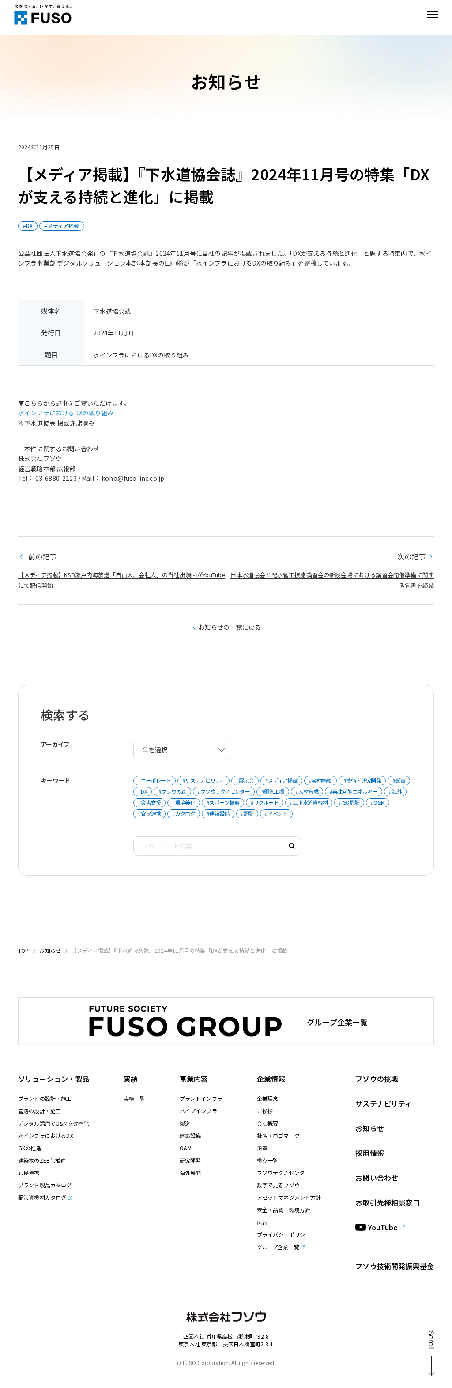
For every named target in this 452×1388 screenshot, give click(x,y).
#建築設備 (218, 813)
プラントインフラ (201, 1098)
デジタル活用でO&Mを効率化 (53, 1123)
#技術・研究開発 (362, 780)
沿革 (262, 1148)
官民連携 (29, 1172)
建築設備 (190, 1135)
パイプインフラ (198, 1110)
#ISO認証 (349, 802)
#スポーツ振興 (223, 802)
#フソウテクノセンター (224, 791)
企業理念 (268, 1098)
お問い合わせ (376, 1177)
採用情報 (369, 1153)
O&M (186, 1148)
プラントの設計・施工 (45, 1098)
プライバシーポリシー (284, 1234)
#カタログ (183, 813)
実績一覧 (134, 1098)
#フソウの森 (172, 791)
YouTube (383, 1227)
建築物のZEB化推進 (42, 1160)
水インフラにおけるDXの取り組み (141, 354)
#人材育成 (307, 791)
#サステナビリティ (203, 780)
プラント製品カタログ (45, 1185)
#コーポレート (154, 780)
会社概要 (268, 1123)
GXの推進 (29, 1148)
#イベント (276, 813)
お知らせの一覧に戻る (229, 627)
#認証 (247, 813)
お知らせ (50, 950)
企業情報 (271, 1078)
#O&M (377, 802)
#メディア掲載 (61, 225)
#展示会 (245, 780)
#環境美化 (183, 802)
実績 (131, 1078)
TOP (23, 950)
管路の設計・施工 (39, 1110)
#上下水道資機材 (309, 802)
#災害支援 (149, 802)
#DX (28, 225)
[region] (226, 333)
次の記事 (411, 556)
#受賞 (398, 780)
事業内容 (194, 1078)
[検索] (292, 846)
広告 (262, 1222)
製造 (185, 1123)
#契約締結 (320, 780)
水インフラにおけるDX (45, 1135)
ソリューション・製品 (54, 1078)
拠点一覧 (268, 1160)
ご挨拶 (265, 1110)
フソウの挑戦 (376, 1078)
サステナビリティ (383, 1103)
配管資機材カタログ (42, 1197)
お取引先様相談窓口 (387, 1202)
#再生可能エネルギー (353, 791)
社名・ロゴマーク (278, 1135)
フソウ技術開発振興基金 (394, 1266)
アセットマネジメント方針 (289, 1197)
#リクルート (265, 802)
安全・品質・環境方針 (284, 1209)
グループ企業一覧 (278, 1247)
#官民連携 (149, 813)
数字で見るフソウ (278, 1185)
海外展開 (190, 1172)
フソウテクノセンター (283, 1172)
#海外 (395, 791)
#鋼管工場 (272, 791)
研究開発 (190, 1160)
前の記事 (41, 556)
